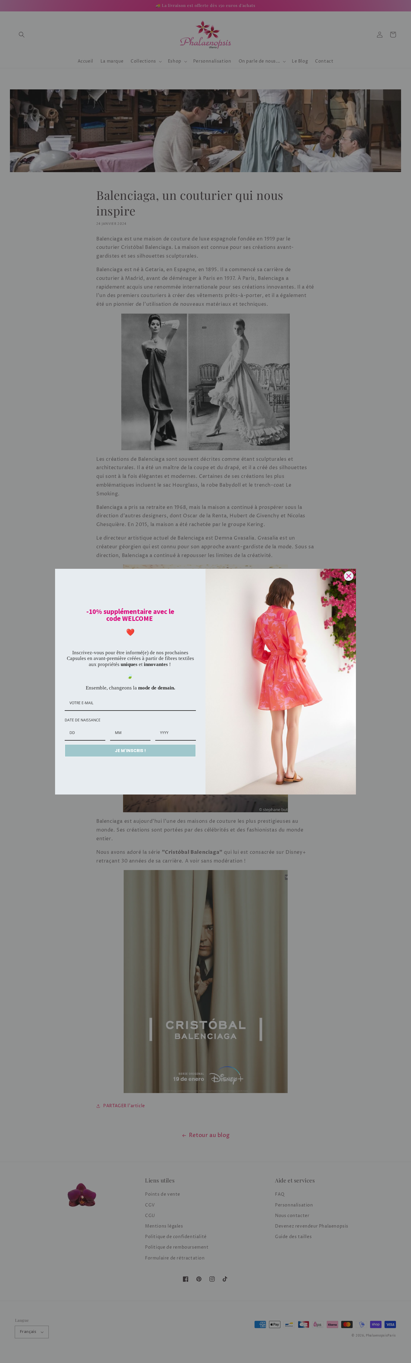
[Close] (348, 576)
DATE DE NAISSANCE (82, 720)
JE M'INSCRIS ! (130, 751)
